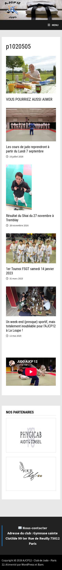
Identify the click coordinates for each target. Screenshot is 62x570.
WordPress (28, 564)
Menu (55, 25)
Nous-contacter (35, 528)
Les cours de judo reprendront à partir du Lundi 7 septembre (27, 149)
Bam (40, 564)
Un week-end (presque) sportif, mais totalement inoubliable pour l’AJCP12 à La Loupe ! (31, 326)
